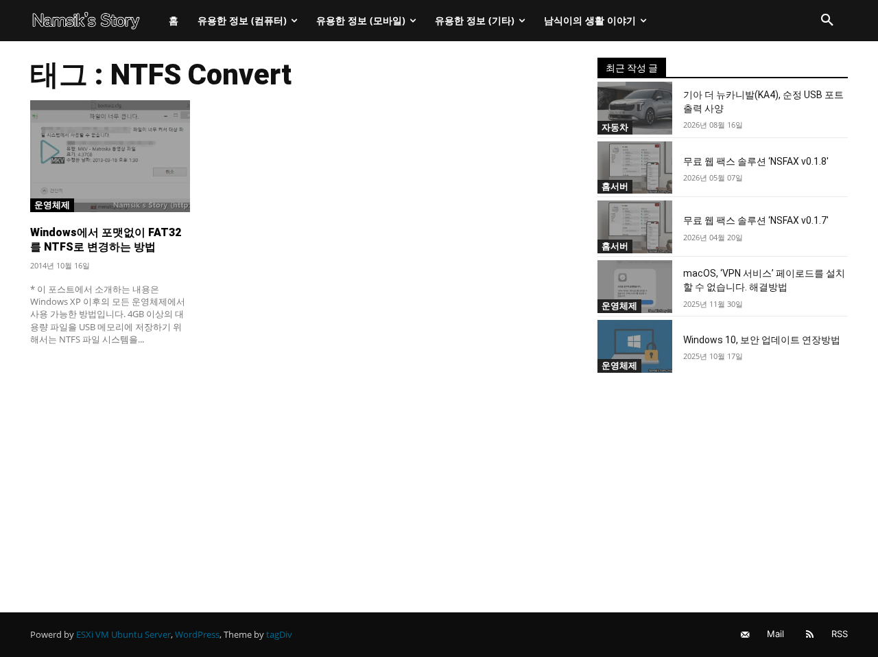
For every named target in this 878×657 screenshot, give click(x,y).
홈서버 (615, 186)
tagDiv (279, 634)
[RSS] (809, 634)
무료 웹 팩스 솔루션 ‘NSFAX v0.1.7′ (756, 220)
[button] (827, 20)
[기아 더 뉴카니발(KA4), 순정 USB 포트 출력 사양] (635, 108)
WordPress (197, 634)
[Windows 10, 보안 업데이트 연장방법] (635, 346)
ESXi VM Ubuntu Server (123, 634)
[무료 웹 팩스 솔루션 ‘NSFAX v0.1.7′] (635, 226)
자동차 (615, 127)
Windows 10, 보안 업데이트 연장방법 (761, 339)
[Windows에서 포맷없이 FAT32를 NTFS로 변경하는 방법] (110, 156)
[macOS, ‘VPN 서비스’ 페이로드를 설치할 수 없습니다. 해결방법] (635, 286)
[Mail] (745, 634)
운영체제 (52, 204)
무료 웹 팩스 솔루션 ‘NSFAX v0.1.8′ (756, 161)
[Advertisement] (297, 458)
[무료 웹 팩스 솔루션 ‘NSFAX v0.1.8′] (635, 167)
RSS (839, 633)
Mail (775, 633)
